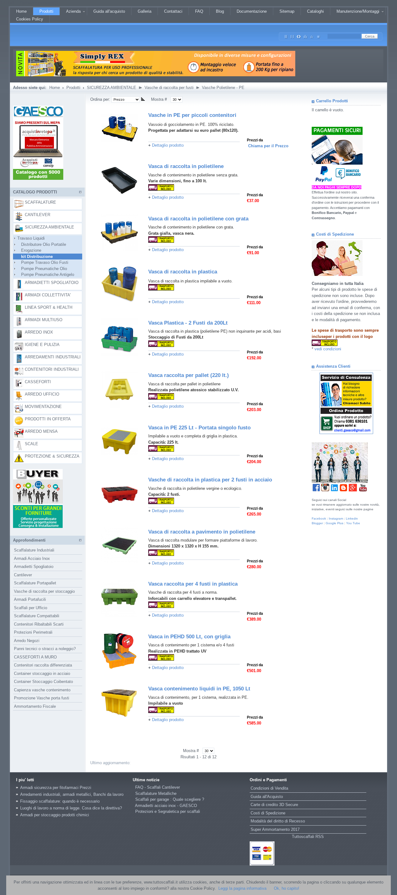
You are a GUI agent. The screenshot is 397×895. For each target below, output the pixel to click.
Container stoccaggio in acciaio (42, 673)
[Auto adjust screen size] (299, 35)
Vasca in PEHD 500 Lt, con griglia (189, 637)
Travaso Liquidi (29, 238)
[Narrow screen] (286, 35)
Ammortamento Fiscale (35, 706)
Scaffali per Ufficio (30, 607)
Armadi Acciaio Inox (32, 558)
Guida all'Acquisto (267, 796)
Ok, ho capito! (286, 888)
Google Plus (334, 523)
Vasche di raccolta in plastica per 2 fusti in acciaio (210, 480)
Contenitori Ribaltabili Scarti (39, 624)
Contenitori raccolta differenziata (43, 665)
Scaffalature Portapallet (35, 583)
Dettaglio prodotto (168, 145)
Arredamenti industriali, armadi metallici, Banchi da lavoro (71, 794)
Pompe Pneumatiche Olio (40, 268)
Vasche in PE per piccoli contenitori (192, 115)
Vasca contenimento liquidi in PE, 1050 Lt (199, 689)
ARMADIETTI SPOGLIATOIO (51, 282)
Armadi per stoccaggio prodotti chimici (54, 815)
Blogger (317, 523)
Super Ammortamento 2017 (275, 829)
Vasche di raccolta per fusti (169, 87)
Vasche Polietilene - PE (223, 87)
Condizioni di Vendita (269, 788)
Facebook (319, 518)
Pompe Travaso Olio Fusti (41, 262)
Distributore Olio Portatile (40, 244)
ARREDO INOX (39, 332)
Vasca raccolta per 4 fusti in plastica (193, 584)
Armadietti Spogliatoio (33, 566)
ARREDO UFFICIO (42, 394)
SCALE (31, 443)
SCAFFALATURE (40, 202)
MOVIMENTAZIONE (43, 406)
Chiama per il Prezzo (268, 146)
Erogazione (27, 250)
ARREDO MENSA (41, 431)
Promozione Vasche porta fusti (41, 698)
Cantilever (23, 575)
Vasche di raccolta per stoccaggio (44, 591)
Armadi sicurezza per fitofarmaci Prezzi (55, 787)
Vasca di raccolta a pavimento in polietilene (201, 532)
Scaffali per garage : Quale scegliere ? (169, 799)
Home (54, 87)
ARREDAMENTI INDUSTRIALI (53, 357)
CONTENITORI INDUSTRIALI (52, 369)
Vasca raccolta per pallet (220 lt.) (188, 375)
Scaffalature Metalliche (155, 793)
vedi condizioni (327, 349)
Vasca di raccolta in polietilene (186, 166)
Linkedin (352, 518)
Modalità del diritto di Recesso (278, 821)
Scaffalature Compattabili (36, 616)
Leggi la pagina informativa (242, 888)
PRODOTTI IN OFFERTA (48, 419)
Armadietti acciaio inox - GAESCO (166, 805)
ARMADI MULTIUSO (43, 319)
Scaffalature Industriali (34, 550)
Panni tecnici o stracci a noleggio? (45, 648)
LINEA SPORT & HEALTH (48, 307)
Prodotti (73, 87)
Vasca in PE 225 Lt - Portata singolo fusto (199, 428)
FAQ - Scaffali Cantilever (157, 787)
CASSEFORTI (38, 381)
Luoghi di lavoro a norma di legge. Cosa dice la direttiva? (71, 808)
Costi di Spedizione (268, 813)
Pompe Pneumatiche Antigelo (44, 274)
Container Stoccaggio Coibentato (43, 681)
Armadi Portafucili (30, 599)
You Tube (353, 523)
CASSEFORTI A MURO (35, 657)
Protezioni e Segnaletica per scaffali (167, 811)
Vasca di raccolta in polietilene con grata (198, 219)
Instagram (336, 518)
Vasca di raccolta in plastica (182, 272)
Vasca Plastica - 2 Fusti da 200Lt (188, 323)
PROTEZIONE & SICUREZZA (52, 456)
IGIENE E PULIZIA (42, 344)
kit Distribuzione (33, 256)
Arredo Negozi (26, 640)
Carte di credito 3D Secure (274, 804)
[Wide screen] (292, 35)
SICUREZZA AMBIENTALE (111, 87)
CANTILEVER (37, 214)
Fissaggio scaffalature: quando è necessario (60, 801)
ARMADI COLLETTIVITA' (48, 295)
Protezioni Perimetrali (33, 632)
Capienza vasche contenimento (42, 690)
